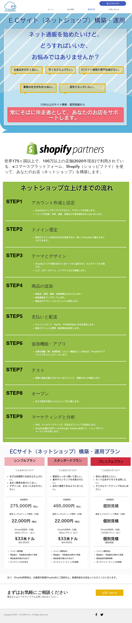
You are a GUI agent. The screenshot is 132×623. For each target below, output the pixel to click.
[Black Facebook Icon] (96, 615)
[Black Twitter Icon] (102, 615)
